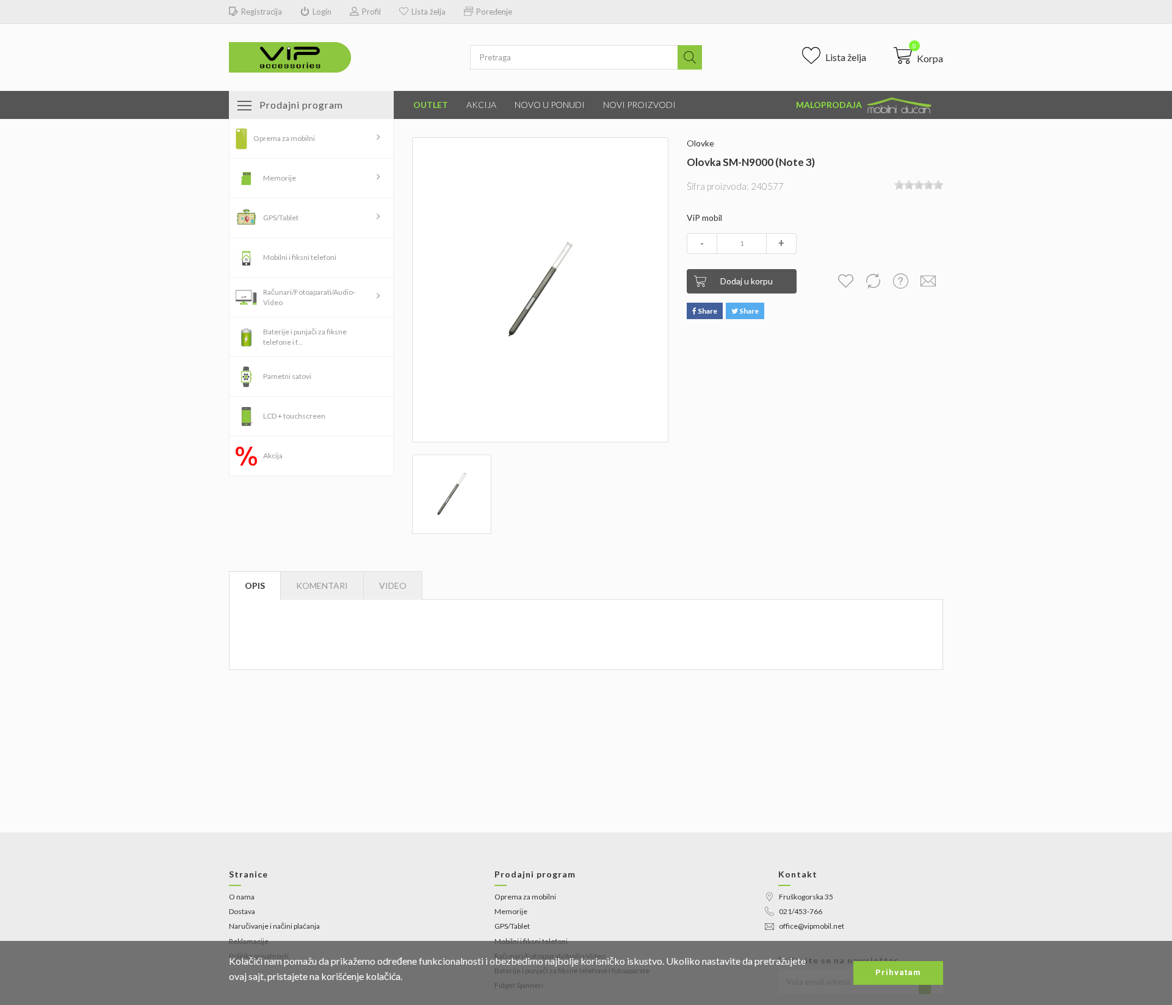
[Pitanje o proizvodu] (900, 281)
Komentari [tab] (322, 585)
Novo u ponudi (550, 104)
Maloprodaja (830, 104)
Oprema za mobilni (284, 138)
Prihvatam (898, 972)
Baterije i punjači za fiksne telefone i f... (305, 337)
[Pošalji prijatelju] (928, 281)
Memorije (279, 177)
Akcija (481, 104)
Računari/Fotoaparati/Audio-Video (309, 297)
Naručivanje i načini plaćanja (274, 926)
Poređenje (494, 11)
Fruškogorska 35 (806, 896)
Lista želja (428, 11)
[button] (918, 55)
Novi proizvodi (639, 104)
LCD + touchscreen (294, 415)
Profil (371, 11)
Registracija (261, 11)
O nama (242, 896)
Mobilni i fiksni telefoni (299, 257)
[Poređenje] (873, 281)
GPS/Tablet (280, 217)
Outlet (430, 104)
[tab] (393, 586)
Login (322, 11)
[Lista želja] (845, 281)
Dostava (242, 911)
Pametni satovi (287, 376)
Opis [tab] (255, 585)
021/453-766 (800, 911)
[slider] (918, 185)
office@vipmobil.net (811, 926)
